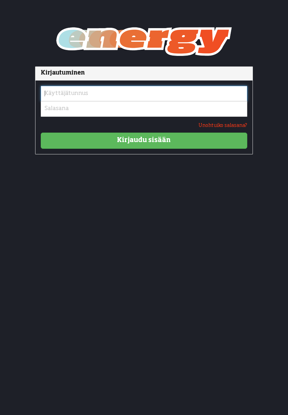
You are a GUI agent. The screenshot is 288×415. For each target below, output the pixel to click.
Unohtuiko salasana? (222, 125)
